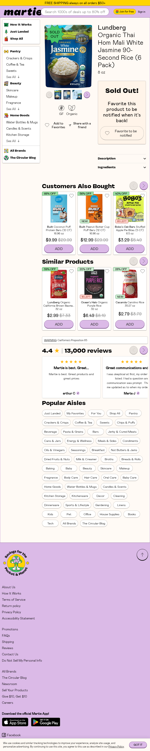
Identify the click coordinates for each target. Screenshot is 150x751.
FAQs (6, 635)
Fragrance (13, 102)
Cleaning (119, 495)
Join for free (126, 11)
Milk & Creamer (86, 459)
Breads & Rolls (131, 459)
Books (132, 514)
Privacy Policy (11, 612)
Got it (138, 744)
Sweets (11, 70)
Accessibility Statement (18, 618)
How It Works (11, 593)
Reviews (7, 648)
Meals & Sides (107, 440)
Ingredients (107, 167)
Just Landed (52, 413)
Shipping (8, 641)
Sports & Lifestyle (77, 505)
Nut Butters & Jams (124, 450)
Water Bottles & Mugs (22, 122)
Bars (96, 431)
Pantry (133, 413)
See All (11, 77)
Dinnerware (51, 505)
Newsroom (9, 684)
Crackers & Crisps (19, 58)
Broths (109, 459)
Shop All (115, 413)
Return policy (11, 606)
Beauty (87, 468)
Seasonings (78, 450)
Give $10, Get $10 (14, 696)
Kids (50, 514)
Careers (7, 702)
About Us (8, 587)
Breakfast (98, 450)
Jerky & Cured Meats (122, 431)
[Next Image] (87, 95)
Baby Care (130, 477)
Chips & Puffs (126, 422)
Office (87, 514)
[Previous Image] (49, 95)
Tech (50, 523)
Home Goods (52, 486)
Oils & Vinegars (54, 450)
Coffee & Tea (15, 64)
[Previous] (133, 186)
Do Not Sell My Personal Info (22, 660)
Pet (69, 514)
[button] (68, 55)
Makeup (11, 96)
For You (96, 413)
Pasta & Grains (73, 431)
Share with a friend (82, 125)
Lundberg (112, 27)
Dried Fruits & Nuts (57, 459)
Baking (50, 468)
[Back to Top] (142, 554)
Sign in (141, 11)
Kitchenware (80, 495)
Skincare (12, 90)
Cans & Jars (52, 440)
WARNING (50, 340)
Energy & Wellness (79, 440)
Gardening (102, 505)
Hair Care (90, 477)
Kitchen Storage (17, 134)
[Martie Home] (19, 11)
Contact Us (10, 654)
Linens (121, 505)
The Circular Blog (93, 523)
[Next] (144, 186)
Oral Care (109, 477)
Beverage (50, 431)
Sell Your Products (15, 690)
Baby (69, 468)
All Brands (69, 523)
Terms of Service (13, 599)
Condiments (130, 440)
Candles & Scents (18, 128)
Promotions (10, 629)
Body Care (71, 477)
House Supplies (109, 514)
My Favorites (75, 413)
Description (107, 158)
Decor (100, 495)
